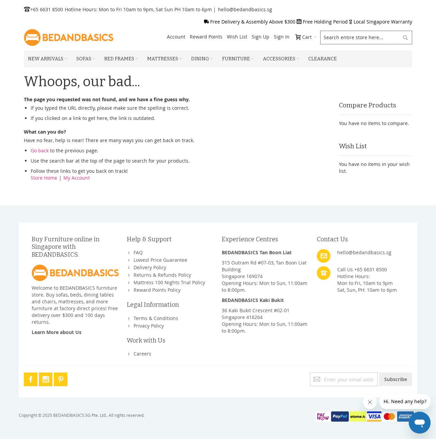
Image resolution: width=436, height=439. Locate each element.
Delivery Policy (150, 267)
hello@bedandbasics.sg (245, 9)
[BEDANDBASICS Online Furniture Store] (68, 37)
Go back (40, 150)
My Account (76, 178)
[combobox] (366, 37)
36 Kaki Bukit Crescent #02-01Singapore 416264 (256, 313)
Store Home (44, 178)
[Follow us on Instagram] (46, 378)
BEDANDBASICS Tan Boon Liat (257, 252)
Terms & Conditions (156, 318)
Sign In (282, 36)
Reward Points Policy (157, 290)
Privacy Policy (149, 325)
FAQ (138, 252)
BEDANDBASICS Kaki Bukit (253, 300)
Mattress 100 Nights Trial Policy (169, 282)
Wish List (237, 36)
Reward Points (206, 36)
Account (176, 36)
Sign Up (260, 36)
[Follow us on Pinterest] (60, 378)
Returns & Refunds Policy (162, 275)
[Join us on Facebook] (31, 378)
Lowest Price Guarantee (160, 260)
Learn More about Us (56, 332)
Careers (142, 353)
